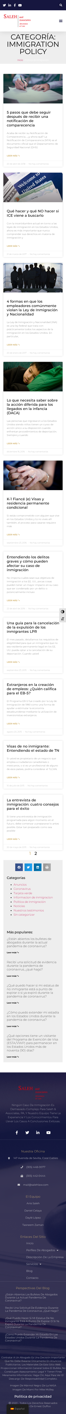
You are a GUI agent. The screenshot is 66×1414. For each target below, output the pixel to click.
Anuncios (20, 884)
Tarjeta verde (23, 893)
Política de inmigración (30, 901)
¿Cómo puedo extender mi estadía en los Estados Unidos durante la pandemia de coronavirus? (33, 1016)
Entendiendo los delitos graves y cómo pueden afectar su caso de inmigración (28, 563)
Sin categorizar (24, 914)
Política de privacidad (33, 1396)
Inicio (20, 60)
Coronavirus (22, 888)
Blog (29, 1271)
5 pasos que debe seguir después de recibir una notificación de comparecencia (29, 118)
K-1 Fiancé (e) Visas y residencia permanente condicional (28, 503)
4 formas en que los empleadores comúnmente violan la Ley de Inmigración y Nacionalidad (32, 307)
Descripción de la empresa (44, 1257)
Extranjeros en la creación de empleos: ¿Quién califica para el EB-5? (31, 689)
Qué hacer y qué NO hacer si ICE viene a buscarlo (33, 213)
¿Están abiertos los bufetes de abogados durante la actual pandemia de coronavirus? (29, 942)
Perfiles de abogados (40, 1250)
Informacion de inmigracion (33, 897)
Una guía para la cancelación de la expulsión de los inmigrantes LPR (33, 627)
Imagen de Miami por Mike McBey (33, 1389)
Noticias (19, 906)
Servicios (32, 1264)
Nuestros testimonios (29, 910)
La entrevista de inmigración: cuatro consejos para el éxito (33, 804)
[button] (60, 5)
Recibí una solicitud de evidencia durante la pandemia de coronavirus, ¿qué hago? (31, 965)
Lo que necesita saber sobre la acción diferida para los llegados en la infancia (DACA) (32, 406)
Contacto (32, 1277)
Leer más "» (13, 155)
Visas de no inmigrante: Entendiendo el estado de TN (33, 748)
